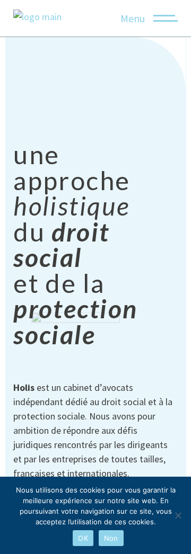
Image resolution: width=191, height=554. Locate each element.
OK (83, 538)
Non (111, 538)
